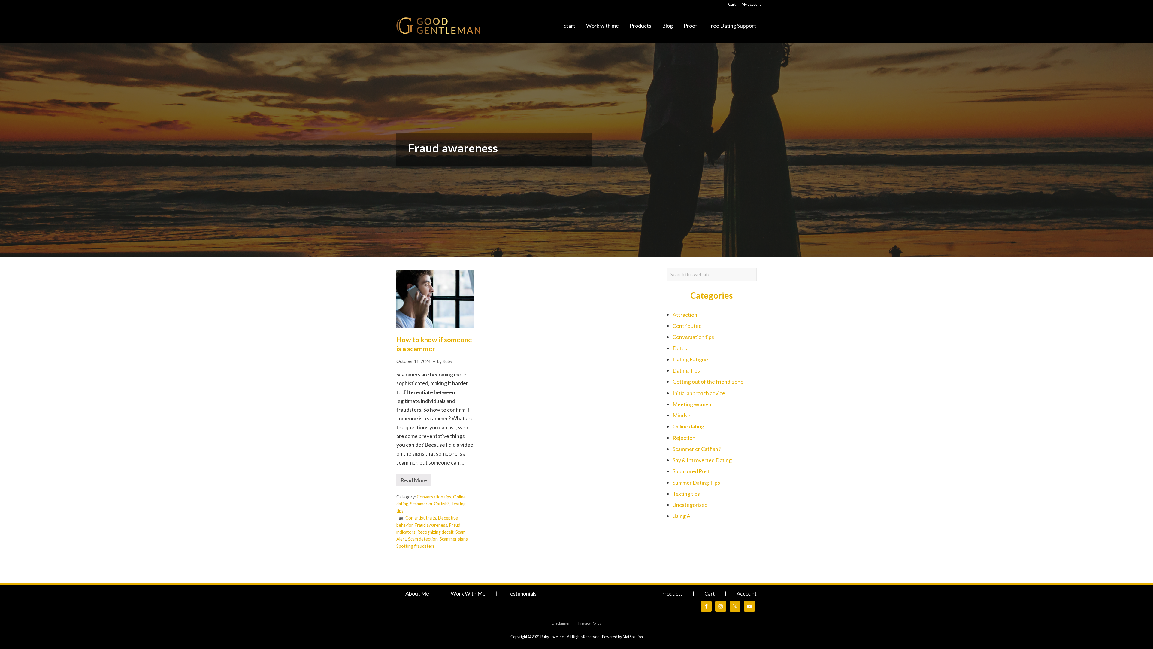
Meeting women (692, 404)
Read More (416, 481)
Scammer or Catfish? (429, 503)
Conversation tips (434, 496)
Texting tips (686, 493)
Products (672, 593)
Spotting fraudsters (415, 546)
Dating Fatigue (690, 359)
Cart (709, 593)
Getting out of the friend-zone (708, 381)
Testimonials (522, 593)
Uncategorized (690, 504)
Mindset (682, 415)
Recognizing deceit (435, 532)
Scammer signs (454, 538)
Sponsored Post (691, 471)
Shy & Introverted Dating (702, 460)
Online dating (688, 426)
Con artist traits (420, 517)
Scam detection (423, 538)
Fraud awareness (431, 525)
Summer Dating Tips (696, 482)
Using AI (682, 516)
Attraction (685, 314)
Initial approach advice (699, 393)
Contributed (687, 325)
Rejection (684, 437)
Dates (680, 348)
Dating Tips (686, 370)
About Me (417, 593)
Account (747, 593)
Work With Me (468, 593)
